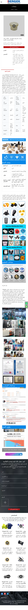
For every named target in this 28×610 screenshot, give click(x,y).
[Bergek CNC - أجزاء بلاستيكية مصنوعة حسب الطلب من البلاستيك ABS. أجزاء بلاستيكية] (7, 526)
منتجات (12, 9)
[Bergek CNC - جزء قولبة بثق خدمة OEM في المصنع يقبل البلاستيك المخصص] (21, 576)
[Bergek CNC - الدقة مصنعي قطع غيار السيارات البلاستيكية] (21, 542)
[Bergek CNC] (26, 303)
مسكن (16, 9)
